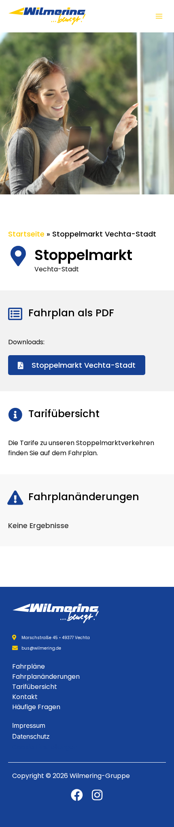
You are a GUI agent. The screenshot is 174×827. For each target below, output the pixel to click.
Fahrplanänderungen (46, 676)
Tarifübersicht (34, 686)
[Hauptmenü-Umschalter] (159, 16)
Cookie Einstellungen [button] (45, 747)
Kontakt (25, 696)
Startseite (26, 234)
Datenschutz (31, 736)
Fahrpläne (28, 666)
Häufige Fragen (36, 707)
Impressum (28, 725)
